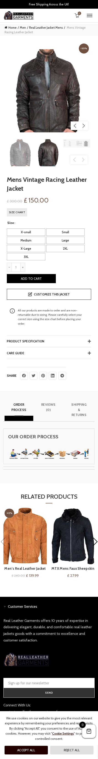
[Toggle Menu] (90, 15)
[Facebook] (24, 376)
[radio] (26, 232)
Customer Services (22, 606)
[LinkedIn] (53, 376)
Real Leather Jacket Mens (46, 27)
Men (23, 27)
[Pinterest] (43, 376)
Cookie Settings (63, 733)
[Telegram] (62, 376)
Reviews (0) (48, 407)
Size (10, 223)
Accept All (26, 750)
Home (12, 27)
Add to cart (31, 279)
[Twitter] (33, 376)
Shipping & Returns (79, 410)
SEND (49, 692)
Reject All (72, 750)
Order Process (18, 407)
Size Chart (17, 212)
